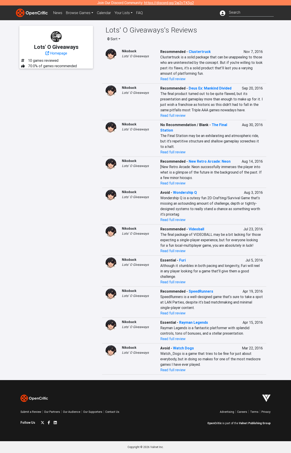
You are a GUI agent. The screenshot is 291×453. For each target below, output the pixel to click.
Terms (254, 411)
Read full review (173, 79)
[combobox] (251, 12)
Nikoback (129, 51)
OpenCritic (214, 423)
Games (78, 12)
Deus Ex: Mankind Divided (210, 88)
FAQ (139, 12)
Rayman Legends (193, 322)
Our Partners (52, 411)
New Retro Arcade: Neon (210, 161)
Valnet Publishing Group (255, 423)
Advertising (227, 411)
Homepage (58, 53)
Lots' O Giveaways (135, 56)
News (57, 12)
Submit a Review (30, 411)
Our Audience (71, 411)
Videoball (196, 229)
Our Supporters (92, 411)
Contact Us (112, 411)
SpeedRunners (201, 291)
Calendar (104, 12)
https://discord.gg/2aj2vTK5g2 (169, 2)
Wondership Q (185, 192)
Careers (242, 411)
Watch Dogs (183, 348)
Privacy (266, 411)
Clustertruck (200, 51)
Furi (182, 260)
